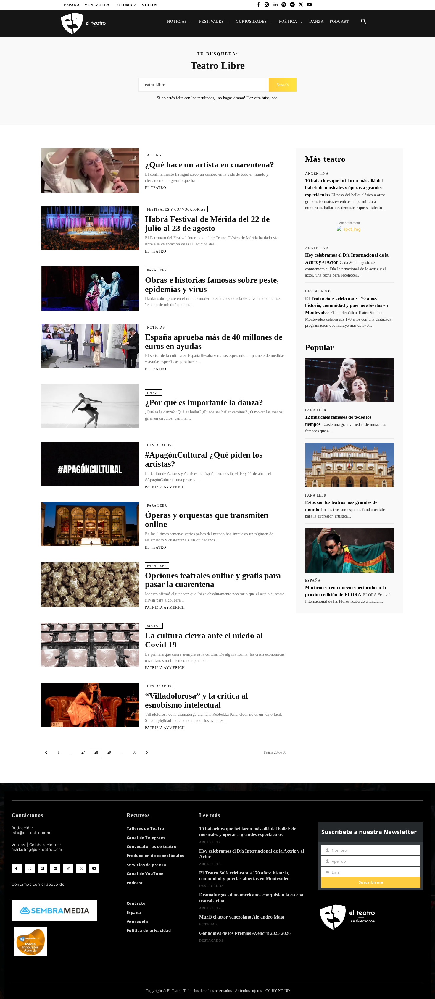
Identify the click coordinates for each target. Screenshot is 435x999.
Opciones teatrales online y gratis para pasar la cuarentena (213, 580)
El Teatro (155, 188)
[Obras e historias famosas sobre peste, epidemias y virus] (90, 288)
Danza (153, 393)
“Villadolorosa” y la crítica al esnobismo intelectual (196, 700)
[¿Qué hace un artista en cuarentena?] (90, 170)
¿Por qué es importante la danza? (204, 402)
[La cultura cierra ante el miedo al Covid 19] (90, 645)
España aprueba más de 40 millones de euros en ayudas (213, 341)
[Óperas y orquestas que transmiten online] (90, 524)
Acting (154, 155)
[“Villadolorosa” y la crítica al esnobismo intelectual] (90, 705)
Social (154, 626)
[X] (301, 5)
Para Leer (157, 270)
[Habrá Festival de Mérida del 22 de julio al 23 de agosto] (90, 228)
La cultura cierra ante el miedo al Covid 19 (204, 640)
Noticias (156, 327)
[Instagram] (266, 5)
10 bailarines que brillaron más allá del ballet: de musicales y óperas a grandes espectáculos (344, 187)
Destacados (159, 445)
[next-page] (147, 752)
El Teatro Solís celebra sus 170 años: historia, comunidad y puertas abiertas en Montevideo (346, 305)
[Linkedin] (275, 5)
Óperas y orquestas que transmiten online (206, 519)
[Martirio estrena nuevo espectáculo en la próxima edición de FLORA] (349, 550)
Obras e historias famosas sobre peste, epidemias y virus (212, 284)
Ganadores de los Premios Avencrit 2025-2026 (245, 933)
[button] (364, 21)
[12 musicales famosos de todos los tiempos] (349, 380)
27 (83, 752)
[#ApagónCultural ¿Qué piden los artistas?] (90, 464)
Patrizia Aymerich (165, 487)
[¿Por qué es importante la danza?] (90, 406)
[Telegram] (292, 5)
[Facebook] (258, 5)
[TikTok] (68, 869)
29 (109, 752)
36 (134, 752)
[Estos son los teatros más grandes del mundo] (349, 465)
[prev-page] (46, 752)
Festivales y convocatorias (176, 209)
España (313, 580)
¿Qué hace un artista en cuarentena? (209, 164)
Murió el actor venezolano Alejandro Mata (241, 916)
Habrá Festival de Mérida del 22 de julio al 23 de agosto (207, 223)
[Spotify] (284, 5)
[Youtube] (309, 5)
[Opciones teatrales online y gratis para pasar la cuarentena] (90, 584)
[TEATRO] (83, 23)
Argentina (317, 173)
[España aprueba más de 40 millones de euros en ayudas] (90, 346)
